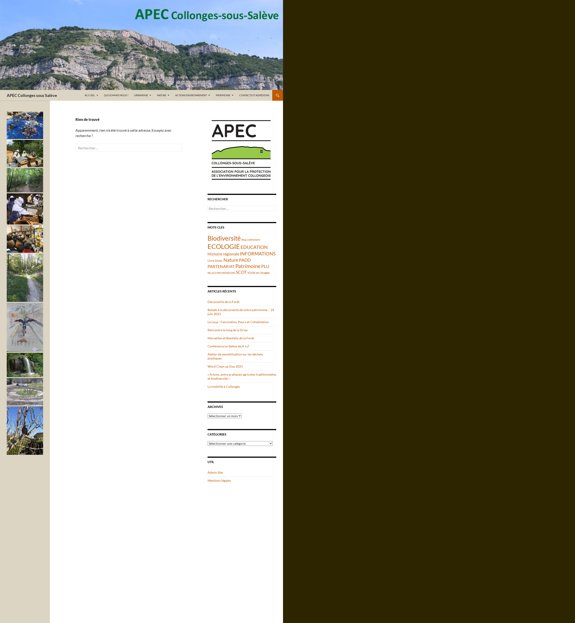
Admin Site (215, 472)
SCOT (241, 272)
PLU (265, 266)
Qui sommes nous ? (116, 95)
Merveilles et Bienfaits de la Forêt (231, 338)
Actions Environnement (191, 95)
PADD (245, 260)
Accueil (90, 95)
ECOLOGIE (224, 246)
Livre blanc (215, 260)
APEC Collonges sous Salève (32, 95)
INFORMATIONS (258, 254)
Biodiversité (224, 238)
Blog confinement (250, 239)
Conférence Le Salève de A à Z (228, 346)
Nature (161, 95)
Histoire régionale (223, 253)
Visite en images (258, 272)
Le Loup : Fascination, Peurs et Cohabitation (238, 322)
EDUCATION (254, 247)
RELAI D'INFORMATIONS (221, 272)
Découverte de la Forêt (223, 302)
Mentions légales (219, 480)
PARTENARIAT (221, 266)
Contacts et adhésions (254, 95)
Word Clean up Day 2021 (225, 366)
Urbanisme (141, 95)
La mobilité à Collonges (224, 386)
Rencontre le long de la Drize (228, 330)
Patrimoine (223, 95)
